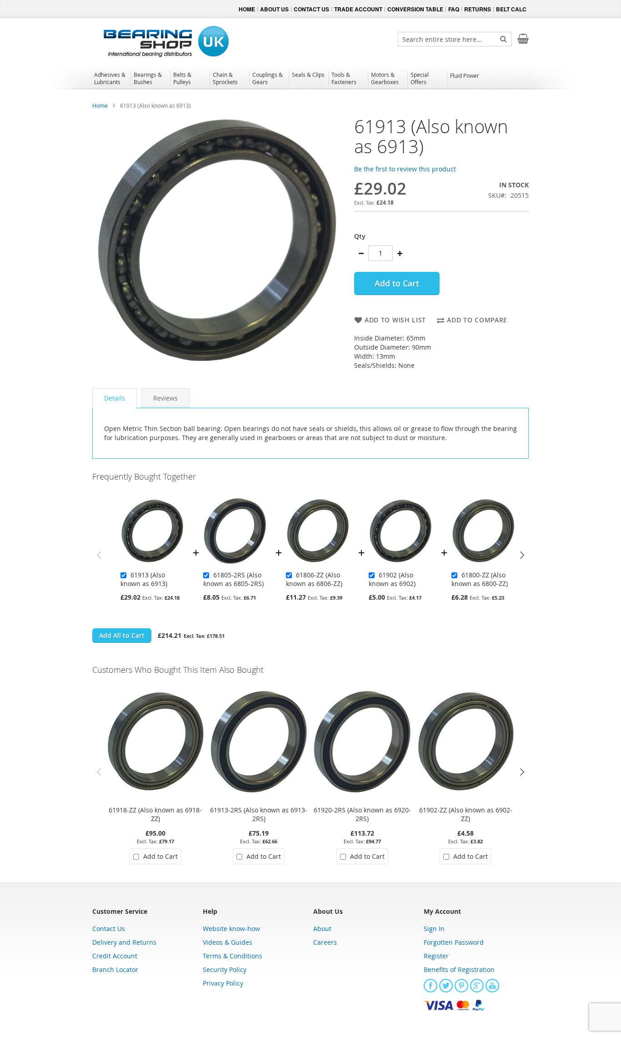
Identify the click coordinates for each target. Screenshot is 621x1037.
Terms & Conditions (232, 956)
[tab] (114, 398)
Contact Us (108, 928)
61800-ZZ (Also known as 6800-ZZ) (479, 579)
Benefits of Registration (459, 969)
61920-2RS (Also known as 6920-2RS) (362, 814)
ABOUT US (274, 9)
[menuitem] (110, 78)
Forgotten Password (454, 942)
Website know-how (231, 928)
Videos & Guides (227, 942)
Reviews (165, 398)
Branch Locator (115, 969)
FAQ (453, 9)
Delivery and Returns (124, 942)
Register (436, 956)
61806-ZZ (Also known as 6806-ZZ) (314, 579)
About (322, 928)
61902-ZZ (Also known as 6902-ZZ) (465, 814)
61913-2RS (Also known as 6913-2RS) (258, 814)
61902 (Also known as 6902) (392, 579)
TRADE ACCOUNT (358, 9)
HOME (247, 9)
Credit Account (114, 956)
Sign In (434, 928)
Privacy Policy (223, 983)
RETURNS (477, 9)
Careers (325, 942)
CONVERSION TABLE (415, 9)
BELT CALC (511, 9)
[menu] (310, 79)
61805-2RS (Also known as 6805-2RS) (233, 579)
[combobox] (454, 39)
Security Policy (224, 969)
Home (100, 105)
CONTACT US (311, 9)
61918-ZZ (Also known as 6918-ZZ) (155, 814)
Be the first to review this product (405, 169)
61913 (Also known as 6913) (143, 579)
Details (114, 398)
